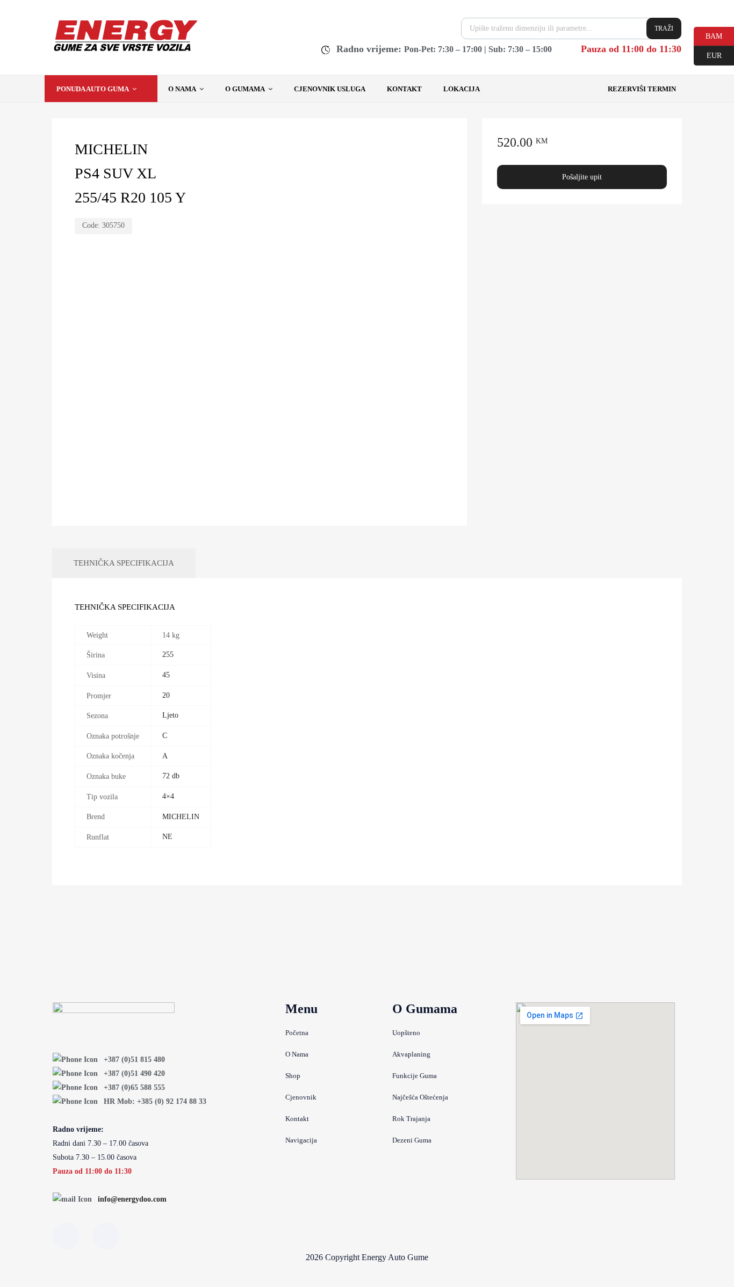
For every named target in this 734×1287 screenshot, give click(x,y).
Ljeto (170, 715)
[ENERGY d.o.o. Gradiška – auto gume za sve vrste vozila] (125, 51)
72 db (170, 776)
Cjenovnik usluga (329, 89)
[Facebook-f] (66, 1236)
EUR (708, 55)
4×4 (168, 796)
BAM (708, 35)
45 (166, 675)
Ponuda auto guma (92, 89)
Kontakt (404, 89)
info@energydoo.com (132, 1199)
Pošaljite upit (582, 177)
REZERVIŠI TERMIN (642, 89)
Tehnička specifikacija (124, 563)
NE (167, 837)
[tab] (124, 563)
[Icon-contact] (105, 1236)
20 (166, 695)
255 (168, 654)
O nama (182, 89)
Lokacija (461, 89)
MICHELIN (180, 817)
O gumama (245, 89)
